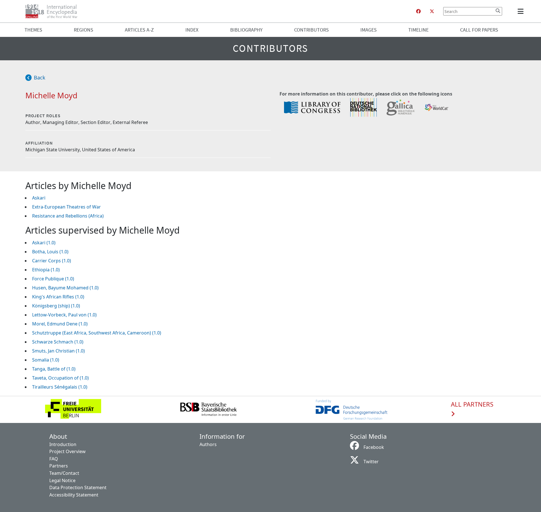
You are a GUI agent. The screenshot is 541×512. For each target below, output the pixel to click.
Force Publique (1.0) (53, 279)
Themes (33, 29)
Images (368, 29)
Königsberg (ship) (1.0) (56, 306)
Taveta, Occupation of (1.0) (60, 378)
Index (191, 29)
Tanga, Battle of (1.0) (54, 369)
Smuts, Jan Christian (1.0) (58, 351)
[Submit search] (498, 10)
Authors (208, 444)
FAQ (53, 459)
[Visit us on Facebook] (418, 11)
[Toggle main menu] (521, 11)
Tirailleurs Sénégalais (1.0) (59, 387)
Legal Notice (62, 480)
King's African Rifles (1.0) (58, 297)
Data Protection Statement (78, 487)
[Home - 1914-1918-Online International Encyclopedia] (53, 11)
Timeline (418, 29)
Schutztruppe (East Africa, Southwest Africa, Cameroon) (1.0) (96, 333)
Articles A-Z (139, 29)
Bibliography (246, 29)
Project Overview (67, 451)
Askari (38, 198)
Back (39, 77)
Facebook (373, 447)
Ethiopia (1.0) (46, 270)
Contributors (311, 29)
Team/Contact (64, 473)
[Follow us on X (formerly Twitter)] (432, 11)
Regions (83, 29)
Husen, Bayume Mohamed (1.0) (65, 288)
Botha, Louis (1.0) (50, 252)
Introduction (62, 444)
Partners (58, 466)
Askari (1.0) (44, 243)
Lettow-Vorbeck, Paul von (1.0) (64, 315)
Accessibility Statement (73, 495)
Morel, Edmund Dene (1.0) (60, 324)
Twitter (371, 461)
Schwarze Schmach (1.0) (57, 342)
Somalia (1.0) (45, 360)
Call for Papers (479, 29)
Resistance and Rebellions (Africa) (68, 216)
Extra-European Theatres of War (66, 207)
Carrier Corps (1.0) (51, 261)
